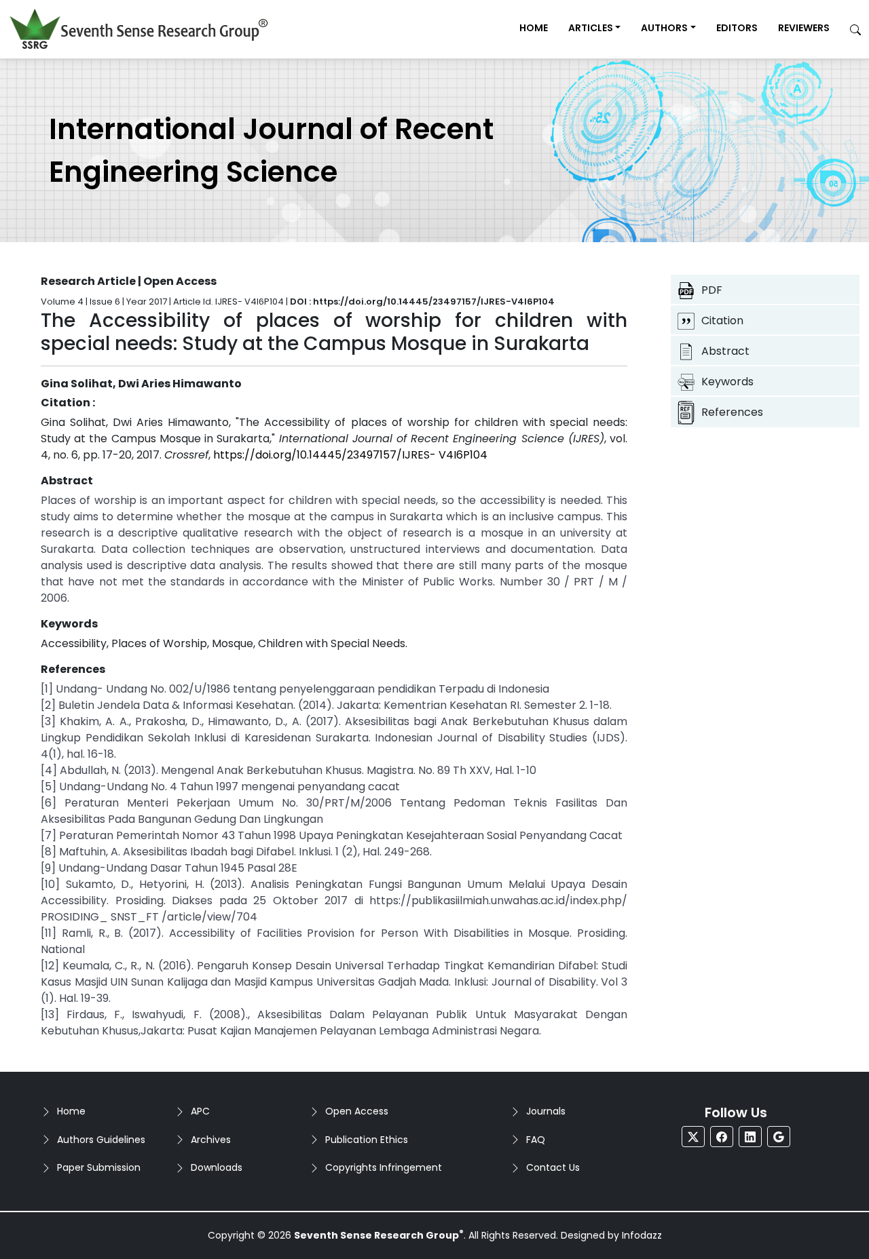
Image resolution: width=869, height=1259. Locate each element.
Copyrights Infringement (383, 1167)
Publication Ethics (366, 1139)
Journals (546, 1111)
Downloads (216, 1167)
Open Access (356, 1111)
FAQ (535, 1139)
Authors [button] (664, 28)
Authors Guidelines (101, 1139)
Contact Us (553, 1167)
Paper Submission (99, 1167)
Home (533, 28)
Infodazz (642, 1235)
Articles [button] (590, 28)
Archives (211, 1139)
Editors (737, 28)
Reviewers (804, 28)
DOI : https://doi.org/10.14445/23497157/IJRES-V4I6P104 (422, 301)
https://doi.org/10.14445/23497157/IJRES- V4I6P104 (350, 455)
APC (200, 1111)
